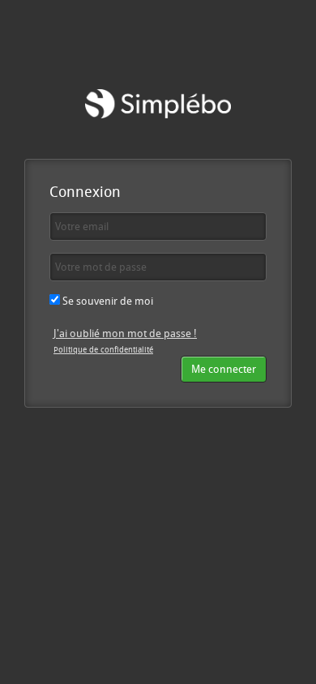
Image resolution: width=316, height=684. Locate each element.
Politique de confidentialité (103, 349)
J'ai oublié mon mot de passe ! (125, 333)
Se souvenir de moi (106, 300)
